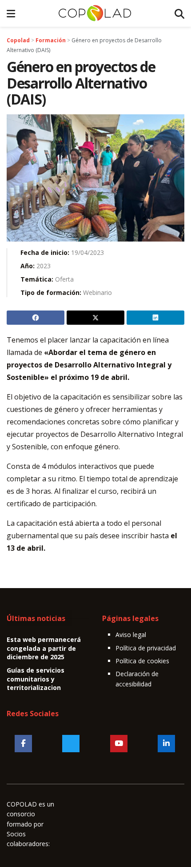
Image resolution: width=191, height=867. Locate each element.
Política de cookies (142, 661)
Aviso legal (130, 634)
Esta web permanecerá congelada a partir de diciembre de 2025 (44, 648)
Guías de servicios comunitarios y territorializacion (35, 679)
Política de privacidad (145, 648)
